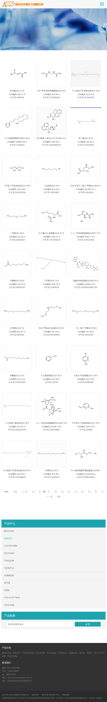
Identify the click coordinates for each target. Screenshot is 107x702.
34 (96, 492)
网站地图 (66, 695)
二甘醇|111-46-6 (17, 233)
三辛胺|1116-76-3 (51, 280)
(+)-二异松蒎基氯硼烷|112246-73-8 (51, 423)
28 (56, 492)
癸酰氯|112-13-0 (17, 375)
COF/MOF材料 (10, 546)
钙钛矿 (7, 590)
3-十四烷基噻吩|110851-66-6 (17, 138)
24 (33, 492)
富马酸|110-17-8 (17, 91)
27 (49, 492)
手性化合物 (9, 560)
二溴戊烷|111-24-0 (51, 186)
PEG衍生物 (9, 605)
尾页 (59, 497)
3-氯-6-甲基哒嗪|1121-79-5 (86, 375)
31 (76, 492)
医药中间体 (9, 531)
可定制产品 (9, 568)
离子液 (7, 583)
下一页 (49, 497)
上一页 (24, 492)
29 (62, 492)
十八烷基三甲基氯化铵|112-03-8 (86, 91)
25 (40, 492)
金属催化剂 (9, 575)
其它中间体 (9, 553)
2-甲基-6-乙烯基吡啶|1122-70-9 (85, 423)
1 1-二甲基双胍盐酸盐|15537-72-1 (86, 233)
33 (89, 492)
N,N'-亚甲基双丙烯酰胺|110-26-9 (51, 91)
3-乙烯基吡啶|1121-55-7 (51, 375)
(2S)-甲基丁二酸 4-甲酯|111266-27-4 (85, 187)
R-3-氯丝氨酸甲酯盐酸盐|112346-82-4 (85, 471)
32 (82, 492)
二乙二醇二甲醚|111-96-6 (86, 328)
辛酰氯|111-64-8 (17, 280)
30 (69, 492)
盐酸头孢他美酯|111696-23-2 (85, 280)
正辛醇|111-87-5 (17, 328)
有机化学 (8, 538)
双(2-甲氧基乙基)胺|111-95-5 (51, 328)
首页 (15, 492)
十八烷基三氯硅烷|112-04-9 (17, 423)
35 (102, 492)
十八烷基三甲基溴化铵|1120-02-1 (17, 470)
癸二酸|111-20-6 (86, 138)
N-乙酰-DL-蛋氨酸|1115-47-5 (51, 233)
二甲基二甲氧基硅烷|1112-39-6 (17, 186)
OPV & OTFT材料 (12, 597)
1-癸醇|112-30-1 (51, 470)
